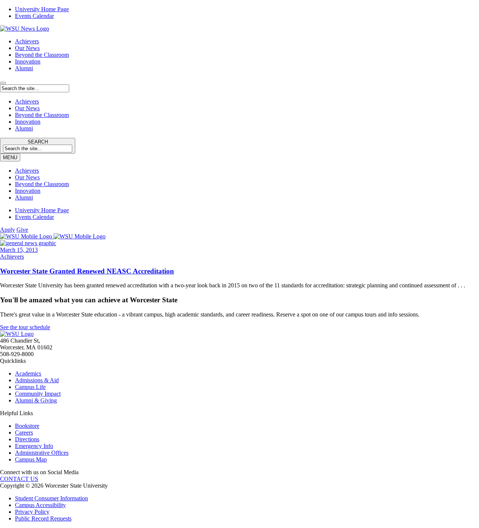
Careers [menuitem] (24, 432)
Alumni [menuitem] (24, 197)
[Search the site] (3, 83)
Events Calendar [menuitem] (34, 16)
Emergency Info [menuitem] (34, 446)
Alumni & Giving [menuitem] (36, 400)
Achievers (27, 41)
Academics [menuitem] (28, 373)
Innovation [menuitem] (27, 191)
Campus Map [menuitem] (31, 459)
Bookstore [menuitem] (27, 426)
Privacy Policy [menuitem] (32, 512)
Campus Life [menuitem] (30, 387)
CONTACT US (19, 479)
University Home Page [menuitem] (42, 9)
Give (22, 229)
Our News (27, 48)
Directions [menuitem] (27, 439)
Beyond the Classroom (42, 55)
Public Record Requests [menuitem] (43, 518)
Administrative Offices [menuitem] (41, 453)
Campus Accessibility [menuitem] (40, 505)
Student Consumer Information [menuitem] (51, 498)
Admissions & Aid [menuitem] (37, 380)
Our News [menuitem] (27, 177)
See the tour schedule (25, 327)
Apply (7, 229)
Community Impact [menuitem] (38, 393)
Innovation (27, 61)
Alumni (24, 68)
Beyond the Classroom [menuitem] (42, 184)
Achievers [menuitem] (27, 170)
